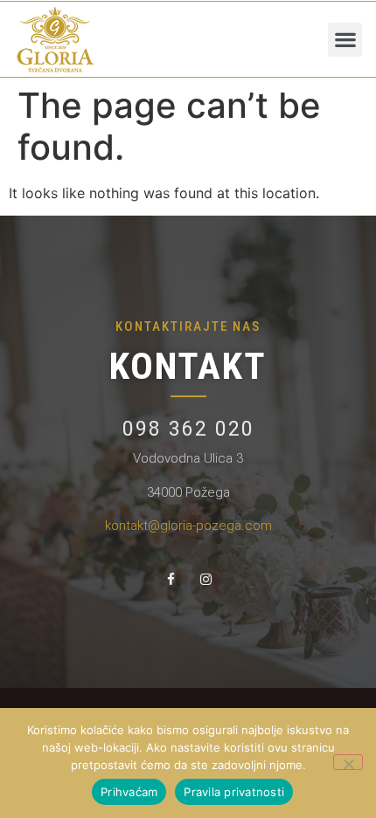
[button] (345, 40)
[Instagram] (205, 579)
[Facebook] (170, 579)
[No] (348, 762)
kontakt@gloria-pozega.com (188, 525)
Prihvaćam (129, 792)
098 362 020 (188, 429)
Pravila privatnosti (234, 792)
